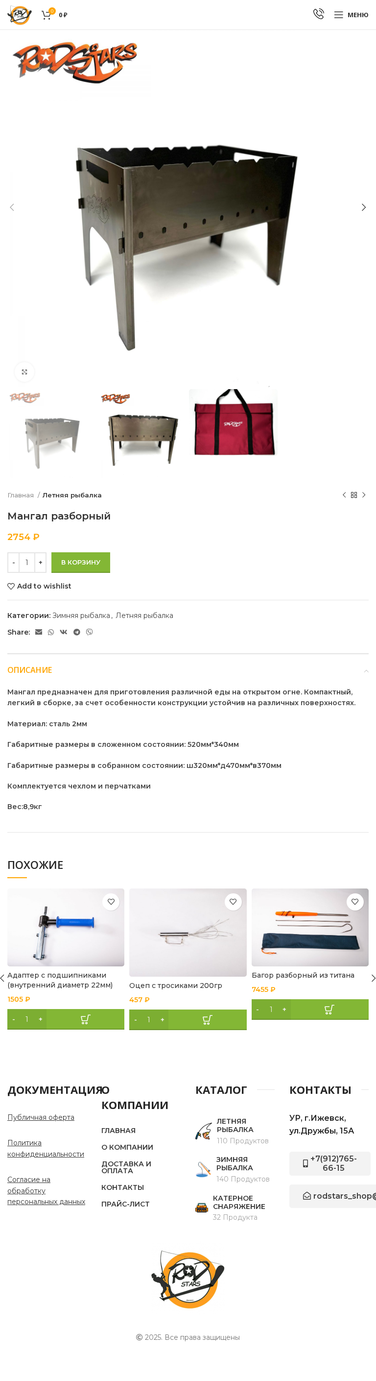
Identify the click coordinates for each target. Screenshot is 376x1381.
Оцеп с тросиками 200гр (175, 985)
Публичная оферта (40, 1117)
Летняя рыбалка (72, 495)
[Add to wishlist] (110, 902)
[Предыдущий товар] (344, 495)
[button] (65, 1019)
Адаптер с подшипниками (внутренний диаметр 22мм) (60, 980)
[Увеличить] (24, 372)
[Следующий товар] (364, 495)
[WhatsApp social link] (51, 632)
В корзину (80, 562)
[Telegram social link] (76, 632)
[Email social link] (38, 632)
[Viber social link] (89, 632)
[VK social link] (63, 632)
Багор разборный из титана (303, 975)
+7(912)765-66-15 (333, 1163)
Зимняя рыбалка (81, 615)
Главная (21, 495)
